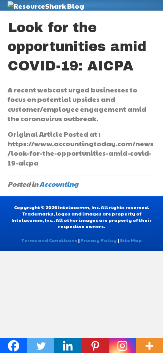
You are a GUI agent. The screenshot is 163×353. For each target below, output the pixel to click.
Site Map (131, 240)
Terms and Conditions (49, 240)
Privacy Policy (98, 240)
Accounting (58, 184)
